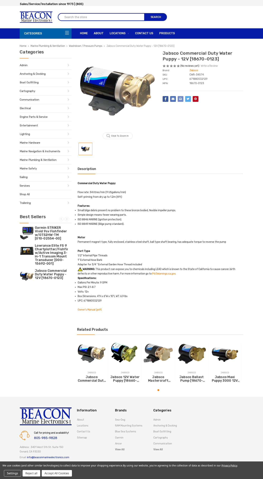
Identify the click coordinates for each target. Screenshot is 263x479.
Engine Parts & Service (34, 116)
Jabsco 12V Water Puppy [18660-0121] (125, 378)
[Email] (173, 99)
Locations (118, 33)
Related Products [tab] (92, 329)
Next (67, 219)
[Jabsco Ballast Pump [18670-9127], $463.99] (191, 353)
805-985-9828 (45, 438)
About (99, 33)
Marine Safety (28, 168)
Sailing (24, 177)
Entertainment (29, 125)
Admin (24, 65)
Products (167, 33)
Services (25, 185)
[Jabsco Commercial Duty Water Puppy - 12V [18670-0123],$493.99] (27, 276)
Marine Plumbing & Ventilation (38, 160)
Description (87, 169)
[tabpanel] (91, 362)
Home (84, 33)
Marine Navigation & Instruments (40, 151)
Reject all (31, 473)
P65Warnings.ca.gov (164, 273)
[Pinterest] (195, 99)
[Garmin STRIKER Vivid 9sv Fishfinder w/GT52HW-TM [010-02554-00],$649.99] (27, 233)
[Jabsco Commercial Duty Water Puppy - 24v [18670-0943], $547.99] (91, 353)
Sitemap (82, 437)
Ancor (118, 443)
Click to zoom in (120, 135)
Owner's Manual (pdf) (90, 309)
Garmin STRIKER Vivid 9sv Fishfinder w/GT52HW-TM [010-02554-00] (51, 233)
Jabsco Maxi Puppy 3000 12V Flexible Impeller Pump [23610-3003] (224, 378)
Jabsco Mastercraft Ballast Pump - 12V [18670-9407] (158, 378)
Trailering (25, 203)
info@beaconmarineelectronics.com (48, 457)
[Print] (180, 99)
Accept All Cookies (57, 473)
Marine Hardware (30, 142)
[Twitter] (188, 99)
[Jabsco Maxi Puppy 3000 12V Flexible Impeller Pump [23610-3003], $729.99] (225, 353)
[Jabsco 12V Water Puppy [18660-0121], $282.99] (125, 353)
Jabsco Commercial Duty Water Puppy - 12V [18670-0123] (51, 274)
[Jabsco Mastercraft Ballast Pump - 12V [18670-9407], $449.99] (158, 353)
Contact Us (144, 33)
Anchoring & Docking (33, 73)
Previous (61, 219)
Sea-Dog (120, 419)
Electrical (25, 108)
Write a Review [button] (209, 65)
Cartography (27, 91)
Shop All (25, 194)
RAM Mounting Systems (128, 425)
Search (156, 17)
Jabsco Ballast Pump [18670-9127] (191, 378)
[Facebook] (165, 99)
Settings (12, 473)
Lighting (25, 134)
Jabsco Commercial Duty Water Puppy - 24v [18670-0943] (91, 378)
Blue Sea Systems (125, 431)
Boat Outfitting (29, 82)
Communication (29, 99)
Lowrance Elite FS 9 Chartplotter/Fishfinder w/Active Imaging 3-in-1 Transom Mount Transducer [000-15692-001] (51, 254)
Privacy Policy (229, 465)
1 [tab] (158, 390)
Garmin (119, 437)
